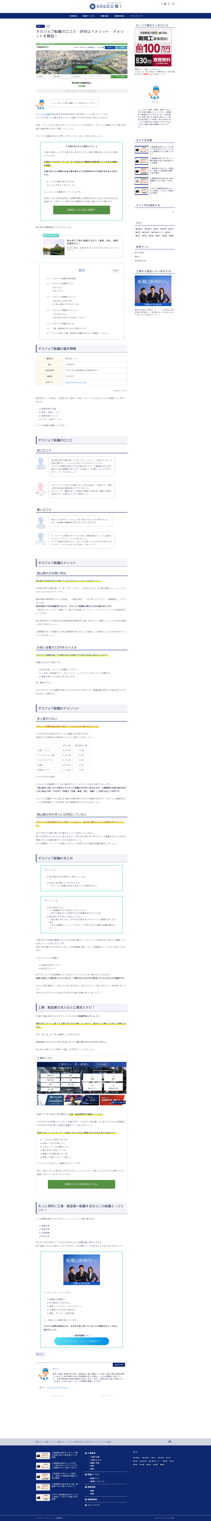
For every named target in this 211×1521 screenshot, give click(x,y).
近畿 (165, 236)
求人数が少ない (60, 314)
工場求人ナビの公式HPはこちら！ (81, 1184)
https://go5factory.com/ (58, 1387)
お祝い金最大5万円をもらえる (66, 304)
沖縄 (152, 236)
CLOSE (115, 270)
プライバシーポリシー (45, 1518)
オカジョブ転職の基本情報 (64, 278)
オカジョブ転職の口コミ (63, 283)
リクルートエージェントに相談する (81, 1341)
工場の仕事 (95, 1457)
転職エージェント (97, 1481)
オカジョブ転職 (43, 114)
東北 (138, 236)
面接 (92, 1494)
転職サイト (40, 26)
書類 (92, 1491)
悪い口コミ (58, 291)
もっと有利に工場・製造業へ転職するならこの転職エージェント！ (81, 333)
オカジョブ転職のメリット (64, 297)
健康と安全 (95, 1463)
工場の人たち (95, 1460)
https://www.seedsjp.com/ (76, 382)
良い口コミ (58, 287)
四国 (138, 232)
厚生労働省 (139, 252)
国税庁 (137, 256)
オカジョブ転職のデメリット (65, 310)
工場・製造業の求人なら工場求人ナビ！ (70, 328)
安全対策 (146, 232)
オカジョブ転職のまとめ (63, 323)
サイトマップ (136, 16)
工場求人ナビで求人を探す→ (82, 209)
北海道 (164, 229)
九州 (157, 229)
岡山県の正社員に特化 (63, 301)
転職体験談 (119, 16)
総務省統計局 (140, 260)
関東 (172, 236)
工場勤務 (73, 16)
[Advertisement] (56, 1413)
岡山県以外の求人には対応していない (69, 317)
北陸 (171, 229)
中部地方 (149, 229)
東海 (145, 236)
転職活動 (104, 16)
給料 (159, 236)
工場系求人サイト (158, 232)
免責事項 (59, 1518)
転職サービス (89, 16)
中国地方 (40, 1354)
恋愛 (168, 232)
